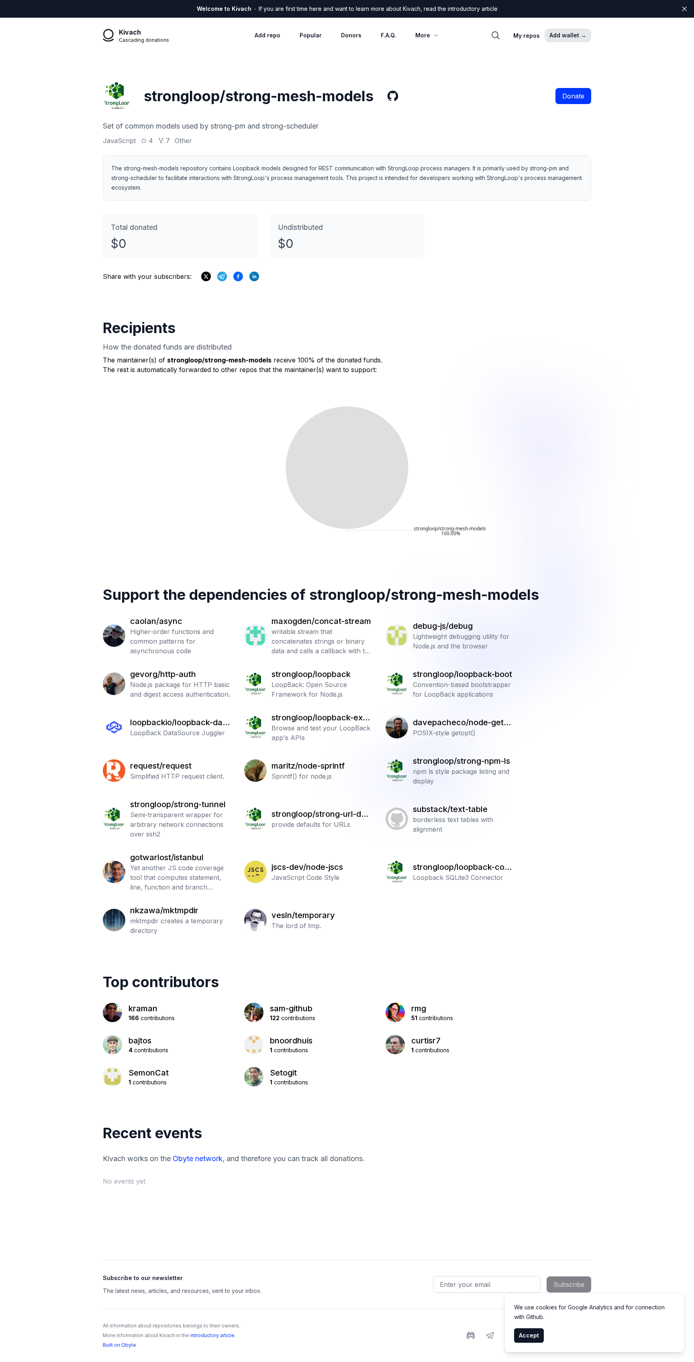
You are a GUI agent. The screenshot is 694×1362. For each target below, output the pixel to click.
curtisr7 (426, 1040)
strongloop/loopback (311, 674)
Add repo (267, 35)
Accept (529, 1335)
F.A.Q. (388, 35)
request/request (161, 766)
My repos (526, 35)
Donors (351, 35)
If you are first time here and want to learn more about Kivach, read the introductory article (347, 8)
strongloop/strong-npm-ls (461, 761)
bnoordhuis (291, 1040)
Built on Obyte (119, 1345)
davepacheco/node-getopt (463, 723)
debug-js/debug (443, 626)
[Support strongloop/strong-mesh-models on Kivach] (238, 276)
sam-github (291, 1008)
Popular (311, 35)
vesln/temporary (303, 915)
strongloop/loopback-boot (462, 674)
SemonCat (149, 1073)
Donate (573, 96)
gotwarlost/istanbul (167, 857)
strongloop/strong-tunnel (178, 804)
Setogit (283, 1073)
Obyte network (197, 1158)
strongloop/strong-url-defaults (320, 814)
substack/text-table (450, 809)
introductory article (212, 1335)
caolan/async (156, 621)
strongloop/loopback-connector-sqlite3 (463, 867)
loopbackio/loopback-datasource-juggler (180, 723)
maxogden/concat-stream (321, 621)
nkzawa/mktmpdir (164, 910)
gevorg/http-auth (163, 674)
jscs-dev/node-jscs (307, 867)
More (422, 35)
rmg (418, 1008)
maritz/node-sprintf (308, 766)
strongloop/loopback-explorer (320, 718)
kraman (143, 1008)
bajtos (140, 1040)
